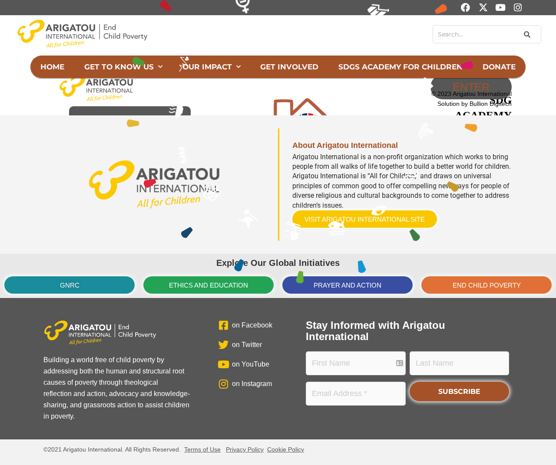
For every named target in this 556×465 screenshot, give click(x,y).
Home (52, 66)
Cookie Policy (285, 449)
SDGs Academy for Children (400, 66)
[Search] (526, 34)
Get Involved (289, 66)
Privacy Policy (245, 449)
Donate (499, 66)
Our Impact (207, 66)
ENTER (471, 87)
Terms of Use (202, 449)
